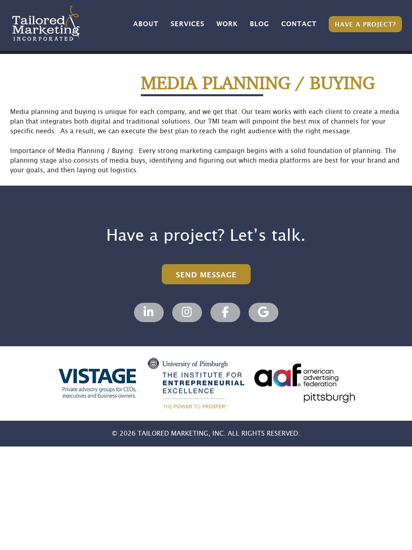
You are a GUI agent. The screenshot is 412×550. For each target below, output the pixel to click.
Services (187, 24)
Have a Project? (365, 25)
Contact (299, 24)
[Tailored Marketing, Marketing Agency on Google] (263, 312)
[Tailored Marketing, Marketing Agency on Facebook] (225, 312)
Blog (259, 24)
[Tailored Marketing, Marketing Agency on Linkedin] (149, 312)
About (146, 24)
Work (227, 24)
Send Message (206, 275)
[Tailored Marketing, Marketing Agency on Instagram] (187, 312)
